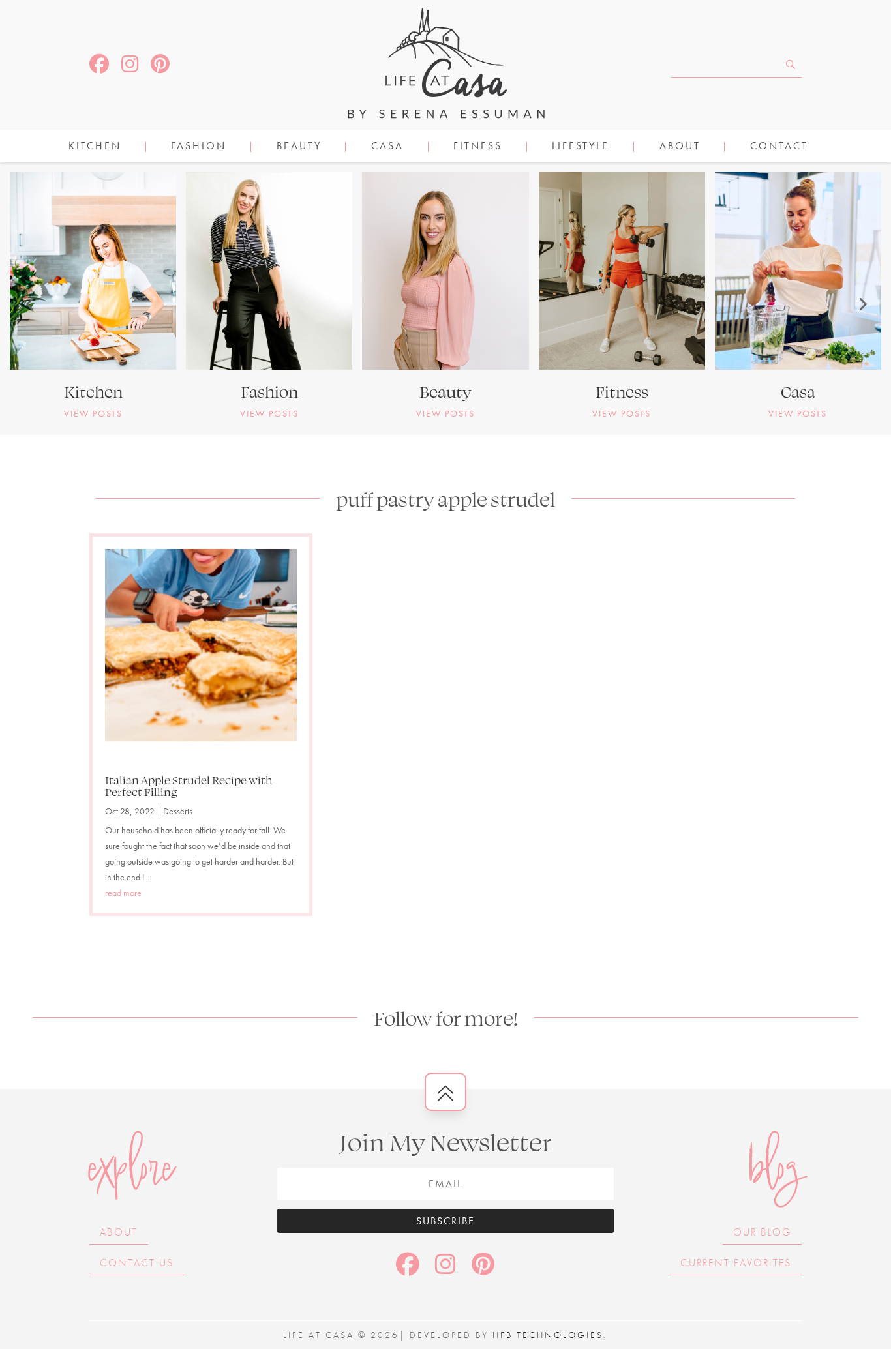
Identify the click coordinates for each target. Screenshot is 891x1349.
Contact (779, 147)
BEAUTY (299, 147)
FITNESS (477, 147)
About (680, 147)
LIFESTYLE (580, 147)
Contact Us (137, 1262)
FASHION (198, 147)
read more (123, 892)
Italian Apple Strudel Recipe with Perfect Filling (189, 786)
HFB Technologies (547, 1335)
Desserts (177, 811)
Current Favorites (735, 1262)
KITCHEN (94, 147)
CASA (387, 147)
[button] (29, 303)
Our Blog (762, 1232)
